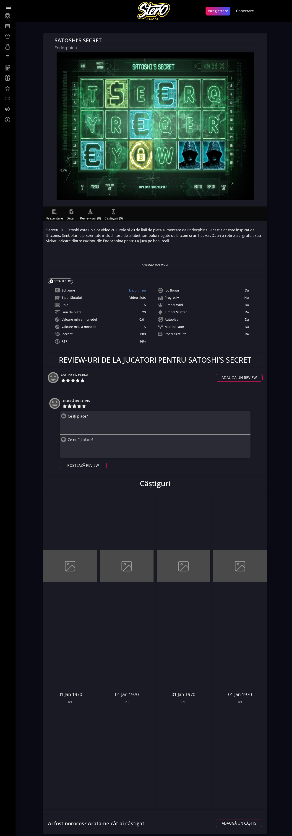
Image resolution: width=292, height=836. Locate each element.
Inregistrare (218, 10)
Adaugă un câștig (239, 823)
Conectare (245, 10)
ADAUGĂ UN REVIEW (239, 377)
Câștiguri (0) (113, 218)
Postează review (83, 465)
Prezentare (54, 218)
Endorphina (137, 290)
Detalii (71, 218)
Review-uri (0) (90, 218)
